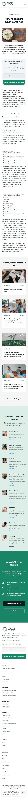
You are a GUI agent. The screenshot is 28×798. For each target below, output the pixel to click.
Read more (11, 439)
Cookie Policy (14, 794)
